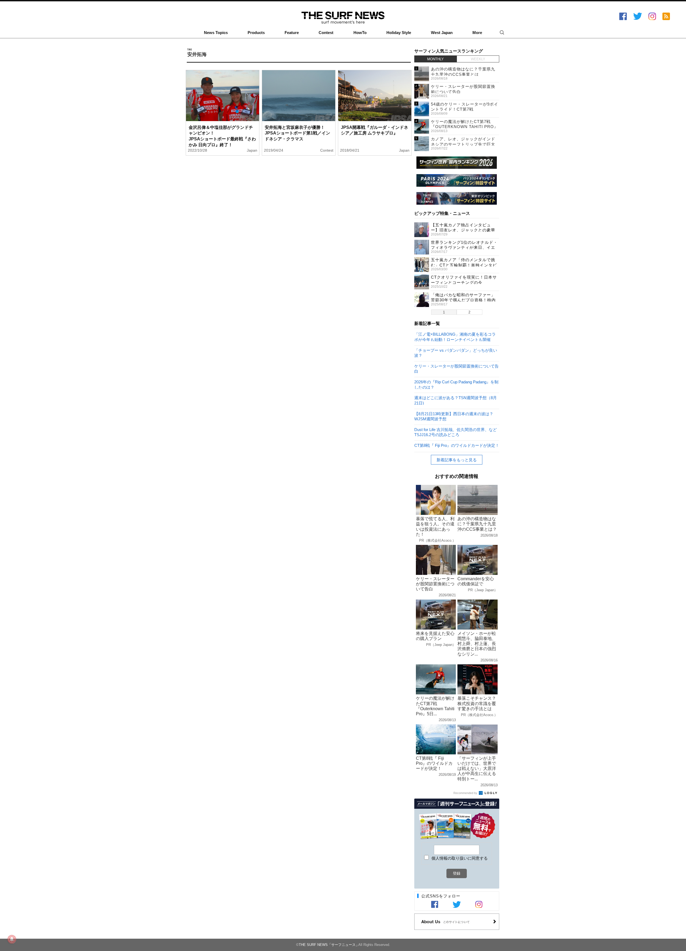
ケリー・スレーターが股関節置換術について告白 (456, 368)
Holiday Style (398, 33)
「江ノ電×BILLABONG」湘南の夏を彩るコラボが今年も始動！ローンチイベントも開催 (455, 336)
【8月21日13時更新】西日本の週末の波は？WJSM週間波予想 (453, 416)
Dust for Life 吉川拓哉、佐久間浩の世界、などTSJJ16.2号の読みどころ (455, 432)
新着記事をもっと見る (457, 460)
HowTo (360, 33)
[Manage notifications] (12, 939)
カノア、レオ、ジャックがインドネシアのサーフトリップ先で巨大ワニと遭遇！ (463, 144)
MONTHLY (435, 59)
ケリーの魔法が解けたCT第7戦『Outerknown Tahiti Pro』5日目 (464, 126)
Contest (326, 33)
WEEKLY (478, 59)
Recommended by (465, 793)
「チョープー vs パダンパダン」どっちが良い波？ (455, 352)
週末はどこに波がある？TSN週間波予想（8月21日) (455, 400)
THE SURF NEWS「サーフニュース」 (329, 945)
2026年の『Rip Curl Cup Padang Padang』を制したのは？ (456, 384)
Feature (292, 33)
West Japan (442, 33)
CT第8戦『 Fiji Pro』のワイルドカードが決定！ (456, 445)
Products (256, 33)
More (477, 33)
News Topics (216, 33)
